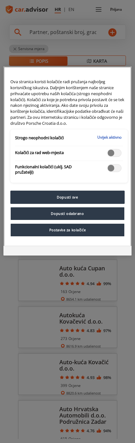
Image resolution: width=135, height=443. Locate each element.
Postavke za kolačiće (67, 229)
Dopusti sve (67, 197)
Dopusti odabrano (67, 213)
